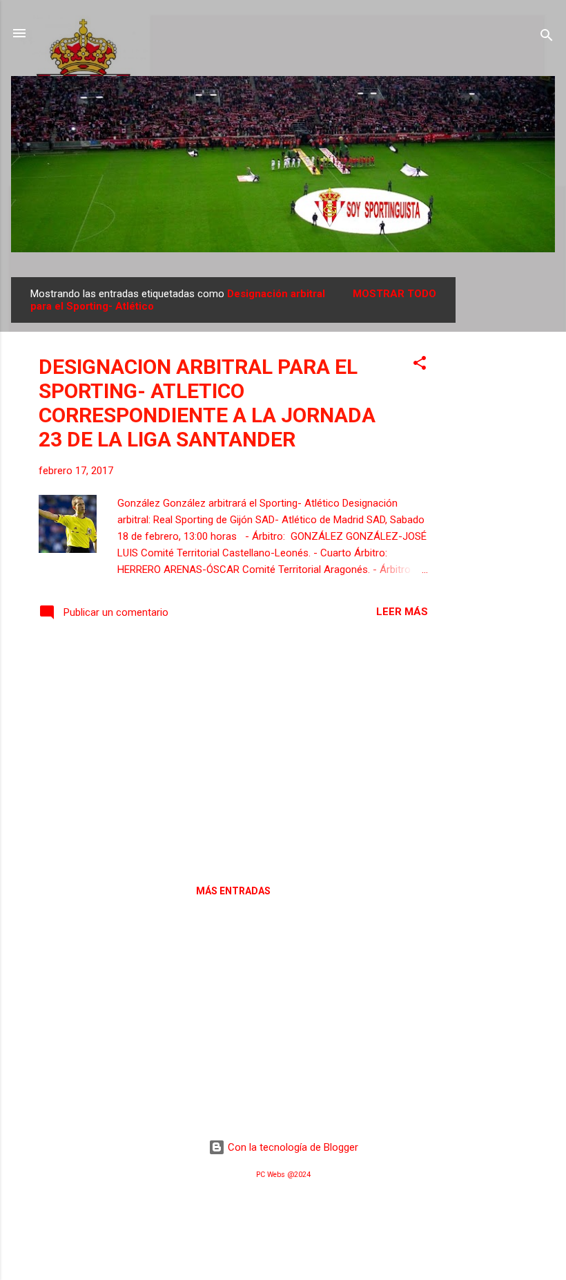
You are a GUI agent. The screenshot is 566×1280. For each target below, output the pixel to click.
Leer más (402, 611)
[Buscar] (546, 38)
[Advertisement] (511, 484)
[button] (419, 365)
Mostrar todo (394, 294)
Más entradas (233, 890)
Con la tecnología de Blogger (291, 1147)
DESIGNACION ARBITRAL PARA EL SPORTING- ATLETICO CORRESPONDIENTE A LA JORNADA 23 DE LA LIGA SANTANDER (207, 403)
